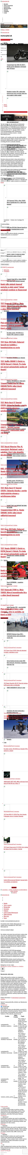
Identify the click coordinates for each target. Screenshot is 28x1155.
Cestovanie (7, 7)
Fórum (5, 918)
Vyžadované (5, 1006)
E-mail (3, 253)
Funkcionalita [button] (4, 1106)
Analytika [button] (3, 1124)
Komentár (4, 237)
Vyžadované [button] (4, 1005)
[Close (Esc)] (1, 1152)
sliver (2, 58)
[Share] (2, 1152)
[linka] (2, 182)
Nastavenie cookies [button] (6, 966)
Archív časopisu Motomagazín (11, 913)
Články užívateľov (8, 914)
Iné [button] (1, 1143)
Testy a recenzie (8, 5)
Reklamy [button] (3, 1133)
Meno (3, 250)
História (6, 10)
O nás (5, 13)
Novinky (6, 4)
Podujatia (6, 11)
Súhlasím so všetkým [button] (17, 966)
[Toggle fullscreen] (4, 1152)
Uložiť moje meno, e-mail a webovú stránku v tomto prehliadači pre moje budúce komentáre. (14, 261)
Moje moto (6, 916)
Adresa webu (4, 256)
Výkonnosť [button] (3, 1115)
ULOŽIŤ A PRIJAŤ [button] (5, 1150)
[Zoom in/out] (6, 1152)
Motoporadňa (7, 8)
